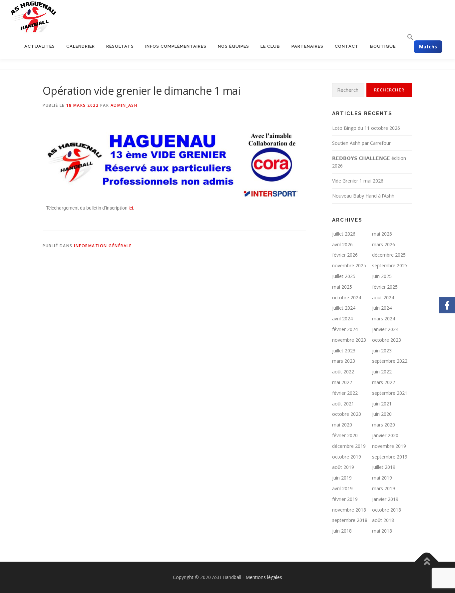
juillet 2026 (343, 234)
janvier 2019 (385, 499)
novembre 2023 (349, 340)
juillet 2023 (343, 350)
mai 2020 (342, 424)
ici (131, 208)
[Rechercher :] (348, 90)
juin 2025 (382, 276)
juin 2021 (382, 403)
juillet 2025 (343, 276)
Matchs (428, 46)
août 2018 (383, 520)
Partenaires (307, 46)
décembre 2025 (389, 255)
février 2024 (345, 329)
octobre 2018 (386, 510)
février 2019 (345, 499)
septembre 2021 (389, 393)
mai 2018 (382, 531)
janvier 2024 (385, 329)
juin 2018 (342, 531)
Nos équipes (233, 46)
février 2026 (345, 255)
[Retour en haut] (427, 562)
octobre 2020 (346, 414)
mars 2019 (383, 488)
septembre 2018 (349, 520)
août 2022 (343, 371)
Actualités (39, 46)
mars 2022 (383, 382)
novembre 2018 (349, 510)
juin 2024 (382, 308)
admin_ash (124, 105)
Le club (270, 46)
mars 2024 (383, 318)
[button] (407, 37)
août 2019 (343, 467)
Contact (347, 46)
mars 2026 (383, 244)
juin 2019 (342, 478)
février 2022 (345, 393)
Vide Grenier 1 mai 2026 (357, 181)
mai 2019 (382, 478)
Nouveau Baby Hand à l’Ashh (363, 196)
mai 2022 (342, 382)
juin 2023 (382, 350)
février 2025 (385, 287)
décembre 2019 (349, 446)
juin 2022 (382, 371)
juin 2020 (382, 414)
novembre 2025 (349, 265)
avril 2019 (342, 488)
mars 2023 (343, 361)
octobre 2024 (346, 297)
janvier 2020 (385, 435)
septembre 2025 (389, 265)
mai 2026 (382, 234)
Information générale (103, 246)
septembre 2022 (389, 361)
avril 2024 (342, 318)
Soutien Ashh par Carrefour (361, 143)
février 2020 (345, 435)
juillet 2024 (343, 308)
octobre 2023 (386, 340)
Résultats (120, 46)
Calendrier (80, 46)
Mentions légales (263, 577)
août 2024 (383, 297)
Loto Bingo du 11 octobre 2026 (366, 128)
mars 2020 (383, 424)
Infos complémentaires (176, 46)
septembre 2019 (389, 457)
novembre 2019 (389, 446)
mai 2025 (342, 287)
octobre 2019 (346, 457)
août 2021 (343, 403)
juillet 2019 (383, 467)
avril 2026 (342, 244)
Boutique (383, 46)
